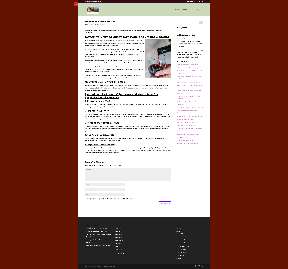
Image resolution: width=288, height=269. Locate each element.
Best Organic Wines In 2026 (184, 137)
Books (118, 231)
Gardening (119, 237)
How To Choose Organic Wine (185, 140)
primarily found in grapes (98, 69)
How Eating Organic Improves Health (187, 143)
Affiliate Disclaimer (191, 1)
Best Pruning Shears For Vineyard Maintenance (190, 107)
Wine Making (120, 253)
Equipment (119, 234)
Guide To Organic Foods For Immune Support (189, 82)
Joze (87, 24)
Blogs (184, 10)
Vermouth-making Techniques (185, 119)
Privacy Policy (200, 1)
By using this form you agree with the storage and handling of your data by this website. (110, 198)
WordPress (112, 266)
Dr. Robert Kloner (89, 49)
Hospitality (119, 240)
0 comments (102, 24)
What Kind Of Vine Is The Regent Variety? (188, 134)
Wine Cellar (119, 250)
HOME (177, 10)
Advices (97, 24)
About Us (194, 10)
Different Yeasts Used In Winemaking (187, 68)
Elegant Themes (96, 266)
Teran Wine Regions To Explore (185, 122)
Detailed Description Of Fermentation (187, 64)
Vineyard (118, 243)
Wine (117, 247)
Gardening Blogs (184, 246)
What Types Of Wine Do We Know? (186, 125)
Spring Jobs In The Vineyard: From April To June (190, 116)
